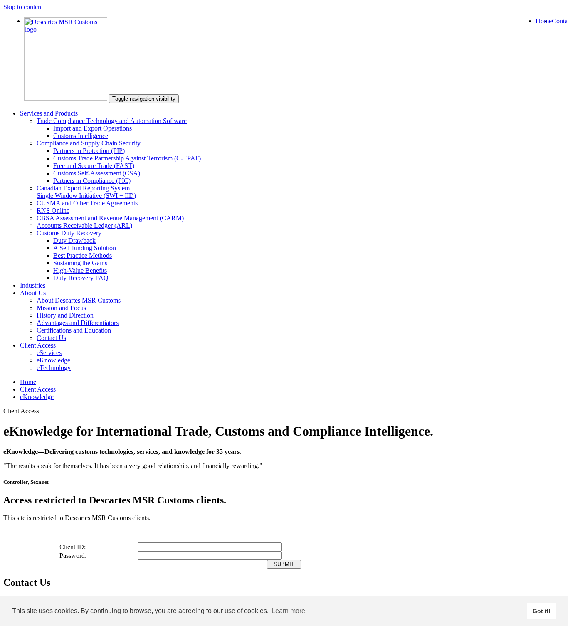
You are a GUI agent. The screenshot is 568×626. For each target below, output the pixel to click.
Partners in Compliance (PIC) (92, 180)
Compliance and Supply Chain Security (89, 143)
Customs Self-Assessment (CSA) (96, 173)
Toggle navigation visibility (143, 99)
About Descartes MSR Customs (79, 300)
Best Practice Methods (82, 255)
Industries (32, 285)
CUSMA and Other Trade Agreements (87, 203)
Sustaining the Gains (80, 262)
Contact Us (51, 337)
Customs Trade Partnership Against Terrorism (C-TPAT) (127, 158)
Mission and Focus (61, 307)
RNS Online (53, 210)
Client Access (38, 345)
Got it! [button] (542, 611)
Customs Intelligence (80, 135)
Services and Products (49, 113)
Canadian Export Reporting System (83, 188)
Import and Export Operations (92, 128)
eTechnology (54, 367)
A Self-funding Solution (84, 247)
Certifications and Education (74, 330)
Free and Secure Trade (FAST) (93, 165)
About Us (33, 292)
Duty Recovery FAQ (81, 277)
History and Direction (65, 315)
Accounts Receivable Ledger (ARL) (84, 225)
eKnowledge (53, 360)
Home (544, 21)
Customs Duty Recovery (69, 233)
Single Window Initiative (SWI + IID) (86, 195)
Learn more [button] (288, 610)
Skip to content (23, 6)
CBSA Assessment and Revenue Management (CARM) (110, 218)
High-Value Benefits (80, 270)
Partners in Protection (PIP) (89, 150)
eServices (49, 352)
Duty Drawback (74, 240)
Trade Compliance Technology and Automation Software (112, 120)
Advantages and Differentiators (78, 322)
